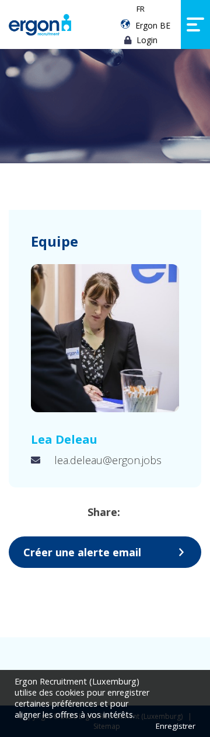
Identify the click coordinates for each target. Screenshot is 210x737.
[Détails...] (105, 338)
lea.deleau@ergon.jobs (108, 460)
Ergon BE (152, 25)
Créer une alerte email (82, 552)
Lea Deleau (64, 439)
